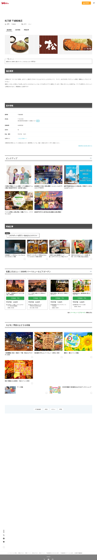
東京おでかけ (35, 553)
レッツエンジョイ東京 (12, 553)
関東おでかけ (21, 553)
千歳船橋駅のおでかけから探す (52, 553)
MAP (38, 120)
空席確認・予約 (15, 298)
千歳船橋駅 (38, 409)
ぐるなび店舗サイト (22, 138)
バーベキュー (74, 312)
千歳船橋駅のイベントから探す (66, 553)
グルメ (53, 409)
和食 (61, 409)
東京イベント (42, 553)
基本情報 (9, 105)
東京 (46, 409)
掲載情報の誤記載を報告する (85, 146)
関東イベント (28, 553)
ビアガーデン (82, 312)
